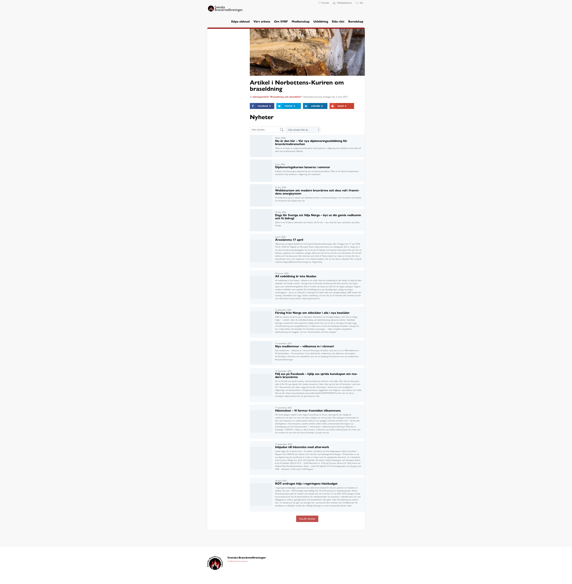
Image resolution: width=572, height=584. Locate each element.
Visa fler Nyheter (307, 519)
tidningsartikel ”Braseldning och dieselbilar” (277, 96)
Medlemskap (301, 21)
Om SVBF (281, 21)
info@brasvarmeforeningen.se (237, 561)
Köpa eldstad (240, 21)
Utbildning (320, 21)
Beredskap (355, 21)
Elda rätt (338, 21)
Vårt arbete (262, 21)
